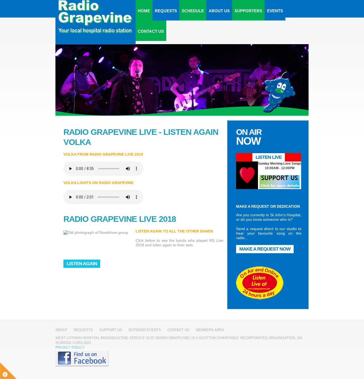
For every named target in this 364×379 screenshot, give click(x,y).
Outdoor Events (144, 330)
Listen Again (82, 263)
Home (144, 11)
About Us (219, 11)
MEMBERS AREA (210, 330)
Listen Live (269, 157)
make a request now (264, 249)
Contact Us (151, 31)
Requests (166, 11)
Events (275, 11)
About (61, 330)
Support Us (110, 330)
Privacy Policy (69, 347)
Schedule (193, 11)
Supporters (248, 11)
